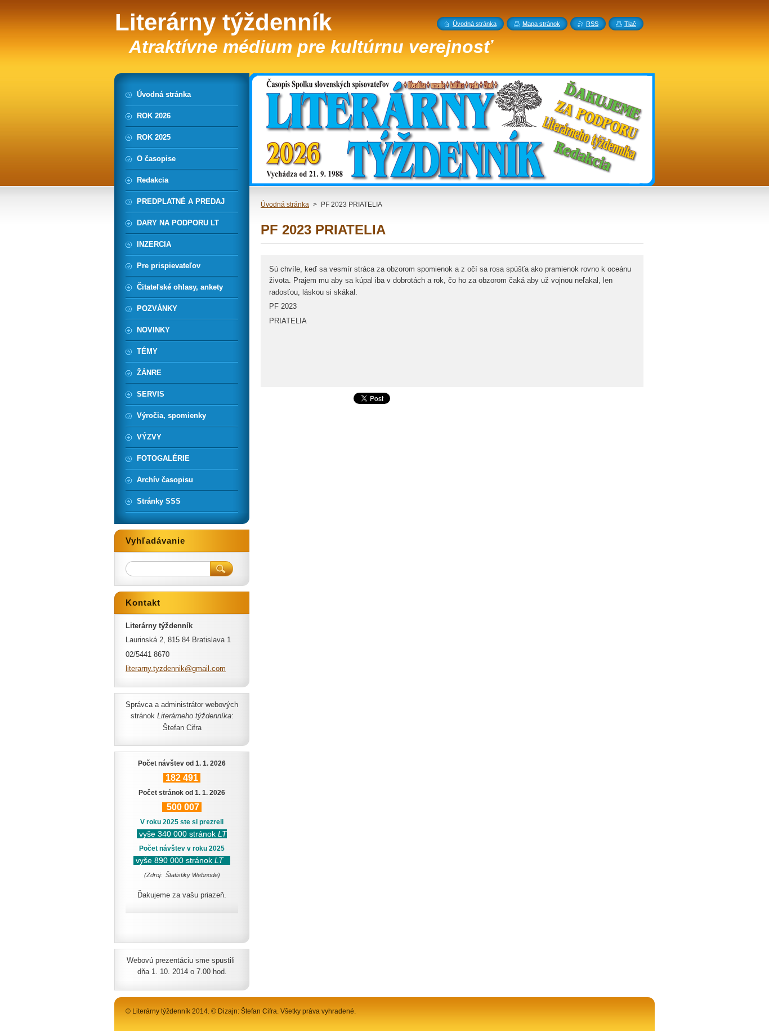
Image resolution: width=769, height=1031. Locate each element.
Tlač (630, 23)
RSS (592, 23)
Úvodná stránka (285, 204)
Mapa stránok (541, 23)
